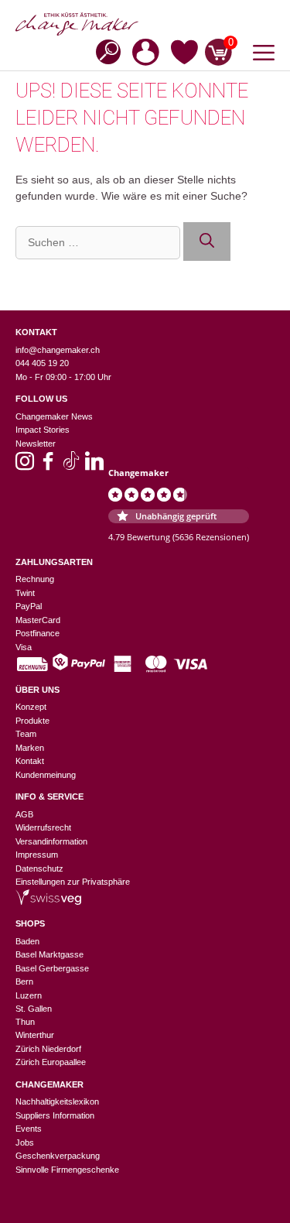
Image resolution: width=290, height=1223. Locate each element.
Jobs (24, 1142)
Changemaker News (54, 416)
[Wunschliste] (184, 55)
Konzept (30, 706)
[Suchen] (206, 242)
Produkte (32, 720)
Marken (29, 747)
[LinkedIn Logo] (94, 466)
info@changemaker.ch (57, 350)
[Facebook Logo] (48, 466)
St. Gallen (33, 1008)
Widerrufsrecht (43, 827)
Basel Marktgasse (49, 954)
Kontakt (29, 761)
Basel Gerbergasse (52, 968)
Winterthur (34, 1035)
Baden (27, 941)
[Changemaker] (145, 24)
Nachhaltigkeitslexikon (57, 1101)
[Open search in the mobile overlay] (103, 51)
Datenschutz (39, 868)
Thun (25, 1021)
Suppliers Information (54, 1115)
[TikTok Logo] (71, 466)
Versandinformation (51, 841)
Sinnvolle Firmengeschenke (67, 1169)
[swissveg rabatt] (48, 901)
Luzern (28, 995)
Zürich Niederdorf (48, 1048)
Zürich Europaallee (50, 1062)
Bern (24, 981)
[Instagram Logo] (24, 466)
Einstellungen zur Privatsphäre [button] (72, 881)
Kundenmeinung (45, 774)
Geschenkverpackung (57, 1155)
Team (25, 733)
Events (28, 1128)
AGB (24, 814)
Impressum (36, 854)
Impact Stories (42, 429)
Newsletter (35, 443)
